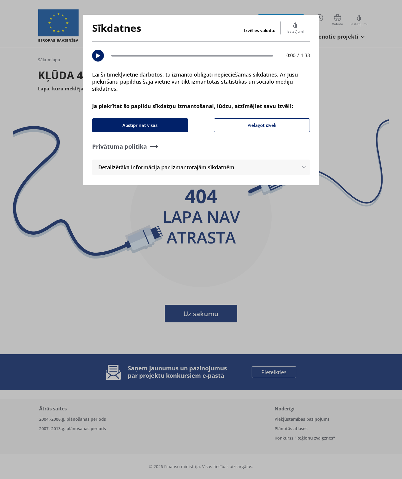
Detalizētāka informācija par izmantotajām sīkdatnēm (166, 167)
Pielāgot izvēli (261, 125)
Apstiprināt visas (139, 125)
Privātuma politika (119, 146)
